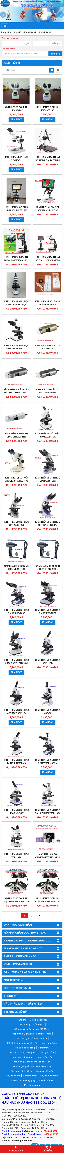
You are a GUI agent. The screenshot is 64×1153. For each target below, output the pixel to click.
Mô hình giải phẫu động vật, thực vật (32, 1061)
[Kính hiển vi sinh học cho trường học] (16, 285)
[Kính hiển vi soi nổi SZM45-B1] (16, 141)
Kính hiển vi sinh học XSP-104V (16, 856)
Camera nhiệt (30, 1075)
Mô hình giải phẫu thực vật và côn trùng (32, 1066)
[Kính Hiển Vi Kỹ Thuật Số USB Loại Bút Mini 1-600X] (47, 141)
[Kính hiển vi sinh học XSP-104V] (16, 838)
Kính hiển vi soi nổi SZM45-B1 (16, 159)
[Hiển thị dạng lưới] (51, 70)
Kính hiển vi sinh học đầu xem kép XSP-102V (47, 811)
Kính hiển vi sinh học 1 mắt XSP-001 (16, 811)
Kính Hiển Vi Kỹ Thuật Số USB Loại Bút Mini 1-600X (47, 160)
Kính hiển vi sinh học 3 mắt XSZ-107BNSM (16, 661)
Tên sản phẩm (8, 49)
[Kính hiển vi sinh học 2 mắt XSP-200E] (16, 594)
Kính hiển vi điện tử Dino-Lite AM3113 (47, 391)
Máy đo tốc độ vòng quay (23, 1080)
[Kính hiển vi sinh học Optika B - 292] (47, 461)
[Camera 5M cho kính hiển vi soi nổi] (16, 550)
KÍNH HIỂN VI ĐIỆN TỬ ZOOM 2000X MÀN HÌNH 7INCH (16, 260)
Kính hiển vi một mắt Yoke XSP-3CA (47, 435)
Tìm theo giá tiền (10, 38)
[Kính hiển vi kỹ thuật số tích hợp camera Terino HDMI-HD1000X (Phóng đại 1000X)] (47, 241)
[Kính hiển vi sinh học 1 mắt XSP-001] (16, 794)
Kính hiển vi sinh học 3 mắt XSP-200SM (47, 761)
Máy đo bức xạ (46, 1080)
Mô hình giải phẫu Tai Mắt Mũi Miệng (32, 1029)
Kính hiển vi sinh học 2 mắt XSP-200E (16, 611)
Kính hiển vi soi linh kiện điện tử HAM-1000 (16, 900)
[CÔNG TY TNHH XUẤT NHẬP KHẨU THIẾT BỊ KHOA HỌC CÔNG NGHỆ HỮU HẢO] (32, 6)
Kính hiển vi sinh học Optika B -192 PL (47, 523)
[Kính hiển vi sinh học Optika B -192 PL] (47, 505)
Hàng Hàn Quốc (49, 1043)
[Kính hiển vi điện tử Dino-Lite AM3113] (47, 373)
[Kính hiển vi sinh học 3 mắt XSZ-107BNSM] (16, 644)
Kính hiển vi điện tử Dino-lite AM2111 (16, 435)
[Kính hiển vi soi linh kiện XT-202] (16, 91)
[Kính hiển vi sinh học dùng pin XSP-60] (16, 744)
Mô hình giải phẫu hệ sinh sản (32, 1038)
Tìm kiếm (55, 53)
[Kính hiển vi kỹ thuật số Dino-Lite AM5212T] (16, 373)
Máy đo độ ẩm (13, 1075)
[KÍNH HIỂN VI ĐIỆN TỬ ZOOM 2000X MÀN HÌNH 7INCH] (16, 241)
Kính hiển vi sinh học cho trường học (16, 303)
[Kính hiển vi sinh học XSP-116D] (47, 644)
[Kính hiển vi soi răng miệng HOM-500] (47, 285)
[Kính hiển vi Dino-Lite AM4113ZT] (47, 329)
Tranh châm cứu (44, 1057)
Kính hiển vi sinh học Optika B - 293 (16, 523)
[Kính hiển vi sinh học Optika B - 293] (16, 505)
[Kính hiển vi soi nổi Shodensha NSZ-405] (16, 461)
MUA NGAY (16, 119)
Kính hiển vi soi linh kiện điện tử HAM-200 (47, 900)
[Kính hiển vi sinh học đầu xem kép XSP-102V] (47, 794)
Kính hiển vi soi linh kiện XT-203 (47, 109)
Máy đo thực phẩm (49, 1075)
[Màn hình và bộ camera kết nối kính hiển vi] (47, 838)
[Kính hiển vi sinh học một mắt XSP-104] (16, 694)
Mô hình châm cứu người (22, 1052)
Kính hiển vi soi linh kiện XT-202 (16, 109)
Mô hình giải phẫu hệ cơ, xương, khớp (32, 1033)
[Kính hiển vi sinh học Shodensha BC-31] (16, 329)
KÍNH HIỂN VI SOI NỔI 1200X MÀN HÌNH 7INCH (47, 209)
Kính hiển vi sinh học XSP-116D (47, 661)
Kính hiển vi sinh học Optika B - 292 (47, 479)
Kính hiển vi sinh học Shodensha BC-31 (16, 347)
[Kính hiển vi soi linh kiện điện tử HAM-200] (47, 882)
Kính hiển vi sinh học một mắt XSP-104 (16, 711)
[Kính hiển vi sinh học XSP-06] (47, 694)
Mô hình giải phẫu (38, 1020)
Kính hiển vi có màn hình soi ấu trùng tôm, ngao (16, 210)
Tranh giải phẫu (46, 1052)
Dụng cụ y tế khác (44, 1071)
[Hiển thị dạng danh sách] (58, 70)
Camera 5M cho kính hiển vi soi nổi (16, 567)
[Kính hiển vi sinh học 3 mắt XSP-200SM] (47, 744)
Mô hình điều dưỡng (25, 1047)
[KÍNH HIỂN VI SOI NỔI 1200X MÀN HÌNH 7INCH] (47, 191)
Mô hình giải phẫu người (32, 1024)
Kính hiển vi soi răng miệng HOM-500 (47, 303)
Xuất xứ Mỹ (43, 1047)
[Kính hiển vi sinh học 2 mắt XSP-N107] (47, 594)
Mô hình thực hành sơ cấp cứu (22, 1043)
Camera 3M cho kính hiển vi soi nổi (47, 567)
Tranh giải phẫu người (22, 1057)
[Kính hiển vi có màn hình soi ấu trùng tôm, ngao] (16, 191)
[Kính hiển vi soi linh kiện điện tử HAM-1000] (16, 882)
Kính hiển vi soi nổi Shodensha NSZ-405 (16, 479)
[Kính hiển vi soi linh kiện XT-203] (47, 91)
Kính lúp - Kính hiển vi (21, 1071)
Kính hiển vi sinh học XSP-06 (47, 711)
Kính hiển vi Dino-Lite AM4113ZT (47, 347)
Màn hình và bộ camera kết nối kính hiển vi (47, 857)
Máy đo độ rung (32, 1085)
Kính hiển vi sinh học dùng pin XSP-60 (16, 761)
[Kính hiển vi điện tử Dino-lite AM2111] (16, 417)
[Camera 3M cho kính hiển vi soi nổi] (47, 550)
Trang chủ (21, 1020)
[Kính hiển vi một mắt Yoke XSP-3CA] (47, 417)
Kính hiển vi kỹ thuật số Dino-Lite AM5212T (16, 391)
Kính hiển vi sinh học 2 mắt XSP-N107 (47, 611)
